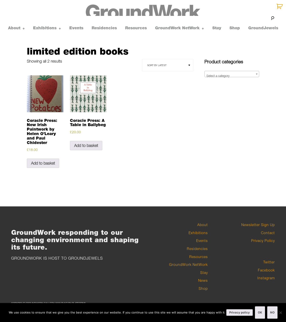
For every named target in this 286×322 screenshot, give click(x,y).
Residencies (104, 28)
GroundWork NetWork (177, 28)
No (272, 312)
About (14, 28)
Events (76, 28)
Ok (260, 312)
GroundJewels (263, 28)
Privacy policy (239, 312)
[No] (280, 312)
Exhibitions (45, 28)
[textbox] (232, 75)
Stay (216, 28)
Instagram (266, 278)
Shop (234, 28)
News (203, 280)
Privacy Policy (263, 241)
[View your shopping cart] (280, 6)
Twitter (269, 262)
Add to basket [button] (43, 163)
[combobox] (231, 74)
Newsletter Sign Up (258, 225)
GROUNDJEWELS (85, 258)
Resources (136, 28)
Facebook (266, 270)
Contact (268, 233)
